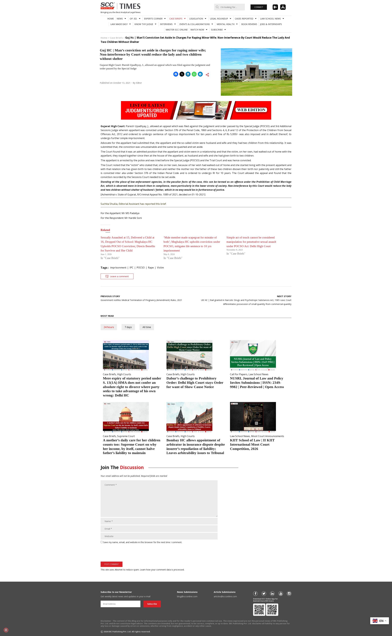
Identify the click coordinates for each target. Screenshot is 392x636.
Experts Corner (153, 18)
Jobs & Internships (271, 24)
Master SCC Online (177, 29)
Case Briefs (175, 18)
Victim (160, 267)
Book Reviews (249, 24)
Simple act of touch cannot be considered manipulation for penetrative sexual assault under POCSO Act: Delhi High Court (251, 242)
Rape (151, 267)
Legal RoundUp (219, 18)
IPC (131, 267)
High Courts (124, 374)
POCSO (141, 267)
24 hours (109, 327)
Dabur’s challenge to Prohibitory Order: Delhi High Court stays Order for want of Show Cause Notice (194, 382)
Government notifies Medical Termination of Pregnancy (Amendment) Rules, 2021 (141, 298)
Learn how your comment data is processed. (162, 569)
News (120, 18)
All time (147, 327)
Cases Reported (244, 18)
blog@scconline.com (187, 596)
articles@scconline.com (225, 596)
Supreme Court (126, 436)
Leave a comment (119, 276)
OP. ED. (133, 18)
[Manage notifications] (6, 630)
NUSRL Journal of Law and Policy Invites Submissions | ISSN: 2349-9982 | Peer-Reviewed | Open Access (257, 382)
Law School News (270, 18)
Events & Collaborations (194, 24)
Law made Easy (119, 24)
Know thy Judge (143, 24)
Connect (258, 7)
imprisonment (118, 267)
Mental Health (225, 24)
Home (110, 18)
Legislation (196, 18)
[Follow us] (255, 593)
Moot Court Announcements (267, 436)
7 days (128, 327)
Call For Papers (238, 374)
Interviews (166, 24)
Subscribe (217, 29)
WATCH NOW (197, 29)
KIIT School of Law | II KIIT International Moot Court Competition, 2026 (252, 444)
